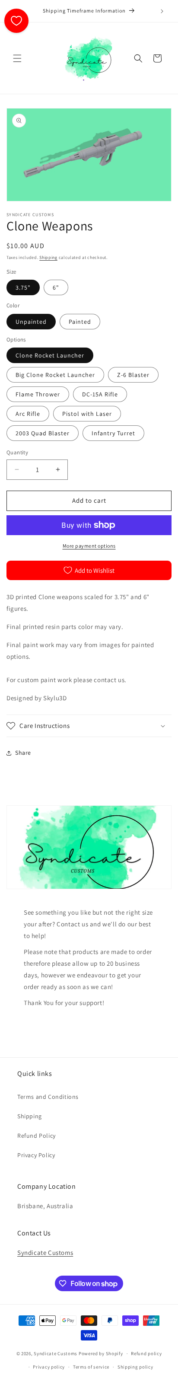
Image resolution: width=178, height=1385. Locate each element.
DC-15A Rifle (100, 394)
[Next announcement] (162, 11)
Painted (80, 322)
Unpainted (31, 322)
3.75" (23, 287)
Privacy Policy (36, 1155)
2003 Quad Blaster (43, 433)
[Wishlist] (16, 21)
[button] (17, 58)
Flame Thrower (38, 394)
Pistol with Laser (87, 414)
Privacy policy (49, 1367)
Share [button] (23, 752)
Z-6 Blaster (133, 375)
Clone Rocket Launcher (50, 355)
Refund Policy (36, 1135)
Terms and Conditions (48, 1097)
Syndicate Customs (45, 1252)
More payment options (89, 546)
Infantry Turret (113, 433)
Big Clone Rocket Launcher (55, 375)
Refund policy (146, 1353)
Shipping (48, 257)
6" (56, 287)
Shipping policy (135, 1367)
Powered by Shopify (101, 1353)
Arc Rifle (28, 414)
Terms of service (91, 1367)
